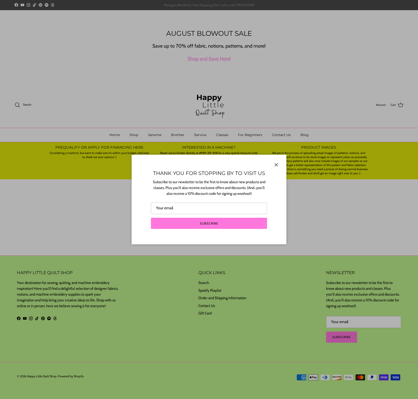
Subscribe (209, 223)
